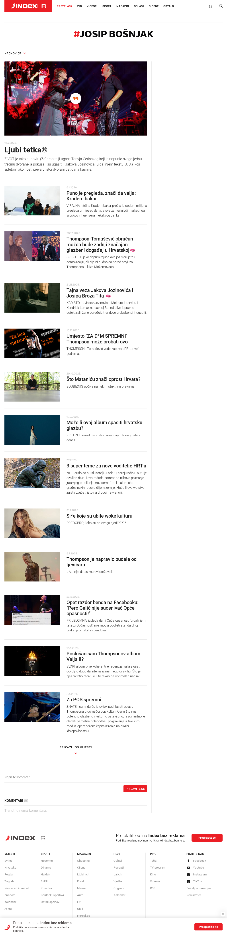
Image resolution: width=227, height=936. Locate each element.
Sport (107, 6)
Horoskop (83, 915)
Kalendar (10, 902)
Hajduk (45, 874)
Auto (80, 895)
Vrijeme (155, 881)
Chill (80, 908)
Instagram (200, 874)
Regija (8, 874)
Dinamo (46, 867)
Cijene (154, 6)
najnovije (13, 53)
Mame (81, 888)
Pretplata (64, 6)
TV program (158, 867)
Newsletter (193, 895)
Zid (79, 6)
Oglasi (139, 6)
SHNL (45, 881)
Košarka (46, 888)
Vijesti (92, 6)
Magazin (84, 853)
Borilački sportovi (52, 895)
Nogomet (47, 860)
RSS (153, 888)
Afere (8, 908)
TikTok (197, 881)
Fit (78, 902)
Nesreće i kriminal (16, 888)
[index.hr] (28, 6)
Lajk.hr (118, 874)
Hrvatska (10, 867)
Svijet (8, 860)
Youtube (198, 867)
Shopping (83, 860)
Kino (153, 874)
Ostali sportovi (50, 902)
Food (80, 881)
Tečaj (153, 860)
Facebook (199, 860)
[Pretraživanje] (219, 7)
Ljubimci (82, 874)
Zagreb (9, 881)
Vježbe (118, 881)
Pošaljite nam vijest (199, 888)
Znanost (10, 895)
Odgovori (119, 888)
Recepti (119, 867)
